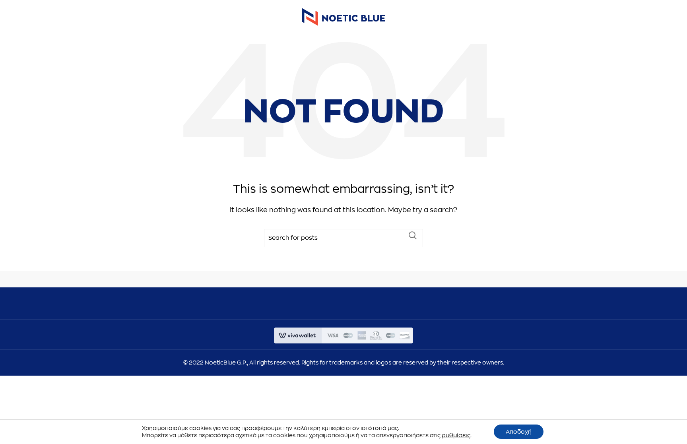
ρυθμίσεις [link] (456, 435)
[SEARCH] (412, 235)
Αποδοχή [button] (519, 431)
